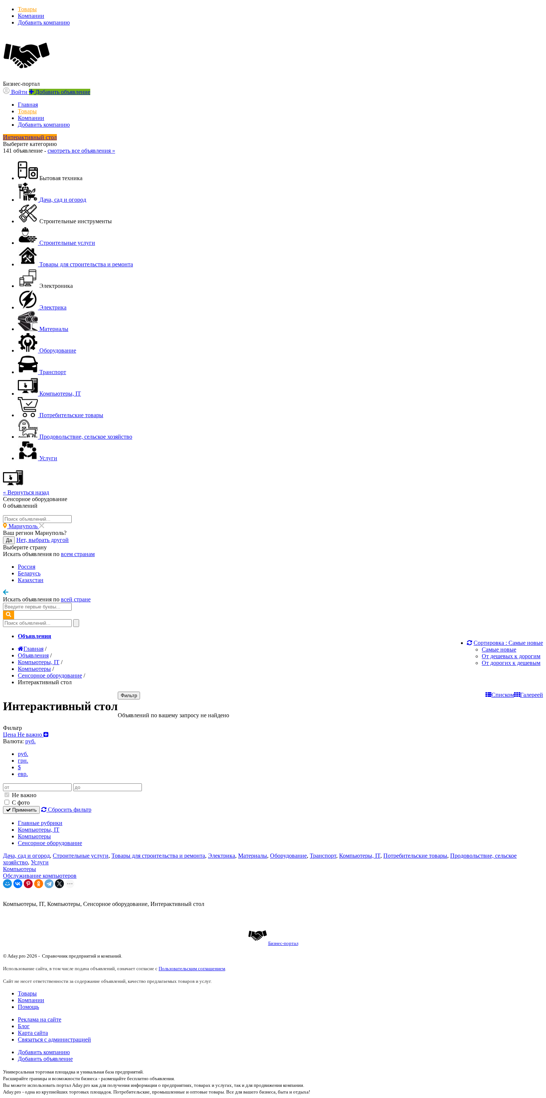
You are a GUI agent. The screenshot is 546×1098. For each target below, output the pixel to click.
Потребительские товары (415, 855)
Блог (24, 1026)
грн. (23, 760)
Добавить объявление (45, 1059)
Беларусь (29, 573)
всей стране (76, 599)
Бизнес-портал (283, 943)
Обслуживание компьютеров (40, 876)
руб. (23, 754)
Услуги (40, 862)
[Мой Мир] (7, 883)
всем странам (78, 554)
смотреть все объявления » (81, 150)
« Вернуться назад (26, 492)
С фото (20, 802)
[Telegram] (49, 883)
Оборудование (288, 855)
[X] (59, 883)
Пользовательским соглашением (192, 968)
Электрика (221, 855)
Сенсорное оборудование (50, 843)
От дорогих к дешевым (511, 663)
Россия (26, 566)
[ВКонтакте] (17, 883)
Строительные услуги (80, 855)
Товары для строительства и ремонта (158, 855)
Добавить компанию (44, 22)
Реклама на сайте (39, 1019)
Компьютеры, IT (38, 829)
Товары (27, 9)
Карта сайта (33, 1033)
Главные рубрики (40, 823)
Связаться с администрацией (54, 1039)
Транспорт (323, 855)
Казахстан (30, 580)
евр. (23, 774)
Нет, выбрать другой (42, 540)
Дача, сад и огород (26, 855)
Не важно (23, 795)
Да (9, 540)
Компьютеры (34, 836)
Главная (28, 104)
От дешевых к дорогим (511, 656)
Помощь (28, 1007)
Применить (24, 810)
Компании (31, 16)
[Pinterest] (28, 883)
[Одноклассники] (38, 883)
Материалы (252, 855)
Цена (23, 734)
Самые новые (499, 649)
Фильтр (129, 695)
